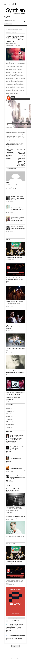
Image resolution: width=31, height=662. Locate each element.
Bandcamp (18, 134)
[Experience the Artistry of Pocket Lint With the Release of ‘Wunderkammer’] (8, 228)
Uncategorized (10, 424)
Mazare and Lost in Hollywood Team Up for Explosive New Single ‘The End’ (15, 208)
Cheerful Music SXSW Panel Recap (14, 257)
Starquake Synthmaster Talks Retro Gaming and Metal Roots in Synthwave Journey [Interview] (15, 478)
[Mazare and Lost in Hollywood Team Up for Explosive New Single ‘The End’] (8, 207)
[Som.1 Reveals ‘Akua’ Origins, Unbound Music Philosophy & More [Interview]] (7, 468)
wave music (19, 144)
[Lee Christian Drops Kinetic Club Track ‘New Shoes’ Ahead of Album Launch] (8, 218)
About (9, 4)
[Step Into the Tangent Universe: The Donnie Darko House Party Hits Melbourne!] (15, 316)
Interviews (9, 411)
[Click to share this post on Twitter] (15, 189)
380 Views (18, 45)
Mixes (8, 413)
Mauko (14, 137)
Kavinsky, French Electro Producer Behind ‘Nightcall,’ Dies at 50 (18, 198)
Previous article (10, 150)
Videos (8, 427)
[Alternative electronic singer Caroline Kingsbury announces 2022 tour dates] (15, 362)
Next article (21, 149)
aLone (22, 136)
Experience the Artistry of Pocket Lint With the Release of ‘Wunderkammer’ (18, 228)
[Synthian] (15, 10)
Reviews (9, 421)
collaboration (15, 143)
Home (5, 4)
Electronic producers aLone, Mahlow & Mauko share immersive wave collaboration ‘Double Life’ (15, 39)
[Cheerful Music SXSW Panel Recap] (15, 249)
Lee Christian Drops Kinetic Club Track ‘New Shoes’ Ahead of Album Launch (17, 218)
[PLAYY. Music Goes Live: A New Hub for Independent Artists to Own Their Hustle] (15, 269)
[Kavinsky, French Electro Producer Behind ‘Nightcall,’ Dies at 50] (8, 198)
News (12, 146)
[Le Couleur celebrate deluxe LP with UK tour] (15, 340)
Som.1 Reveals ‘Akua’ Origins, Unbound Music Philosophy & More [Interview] (17, 468)
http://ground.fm (13, 187)
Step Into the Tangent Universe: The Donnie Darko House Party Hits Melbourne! (14, 326)
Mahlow (9, 137)
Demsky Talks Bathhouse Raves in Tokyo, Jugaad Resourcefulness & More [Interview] (15, 449)
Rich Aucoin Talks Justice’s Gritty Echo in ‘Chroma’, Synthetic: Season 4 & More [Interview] (14, 459)
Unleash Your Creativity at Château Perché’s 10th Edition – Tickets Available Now (14, 303)
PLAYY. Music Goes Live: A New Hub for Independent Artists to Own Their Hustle (14, 279)
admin (8, 182)
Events (8, 408)
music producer (13, 144)
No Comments (10, 45)
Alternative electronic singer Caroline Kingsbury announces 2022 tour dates (15, 371)
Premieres (9, 419)
